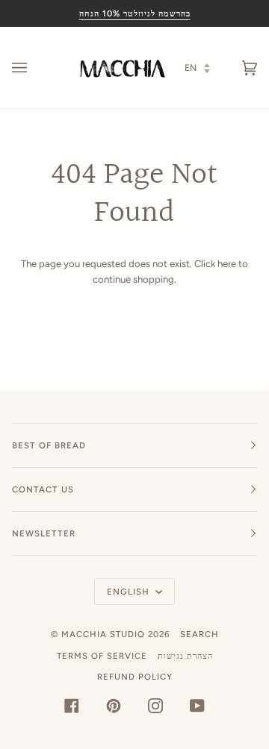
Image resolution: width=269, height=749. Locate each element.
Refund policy (135, 676)
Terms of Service (102, 656)
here (226, 263)
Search (199, 634)
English (129, 591)
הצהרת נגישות (185, 656)
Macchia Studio (103, 634)
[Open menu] (34, 68)
